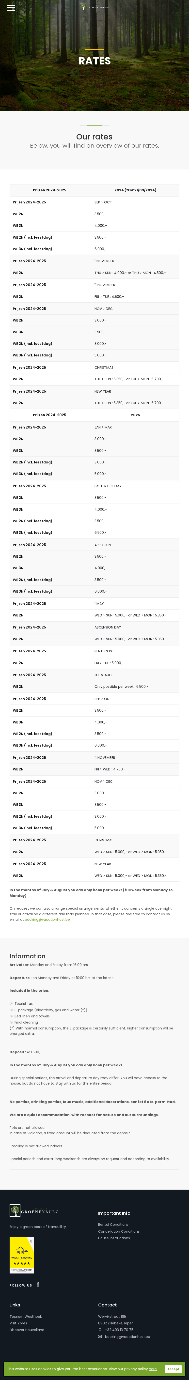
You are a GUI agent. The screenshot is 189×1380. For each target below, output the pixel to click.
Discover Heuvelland (27, 1329)
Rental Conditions (113, 1224)
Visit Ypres (18, 1323)
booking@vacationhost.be (47, 919)
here (153, 1368)
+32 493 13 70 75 (118, 1329)
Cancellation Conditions (119, 1231)
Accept (173, 1369)
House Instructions (114, 1238)
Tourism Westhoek (26, 1316)
